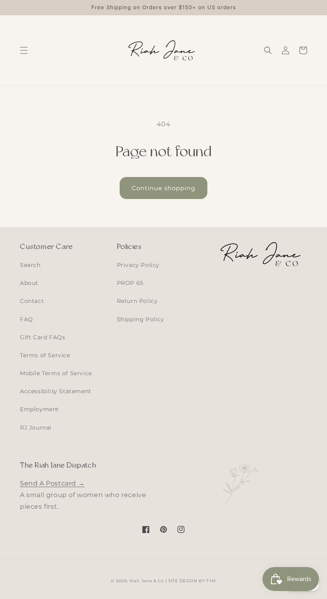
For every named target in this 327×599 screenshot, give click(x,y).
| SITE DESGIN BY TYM (190, 580)
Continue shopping (163, 188)
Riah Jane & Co (147, 580)
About (29, 283)
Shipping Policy (140, 319)
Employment (39, 409)
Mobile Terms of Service (56, 373)
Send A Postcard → (52, 483)
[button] (24, 50)
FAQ (26, 319)
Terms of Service (45, 355)
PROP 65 (130, 283)
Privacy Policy (138, 265)
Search (30, 265)
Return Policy (137, 300)
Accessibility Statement (55, 391)
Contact (32, 300)
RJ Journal (35, 427)
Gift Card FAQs (42, 337)
